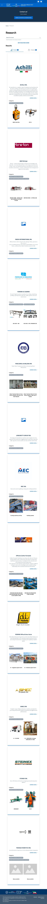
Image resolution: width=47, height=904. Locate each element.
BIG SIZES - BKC (16, 323)
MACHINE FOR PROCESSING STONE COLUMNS (30, 593)
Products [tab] (33, 50)
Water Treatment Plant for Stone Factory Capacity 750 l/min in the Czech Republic (16, 395)
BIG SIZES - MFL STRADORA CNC (30, 323)
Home (7, 26)
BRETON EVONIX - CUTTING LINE (30, 198)
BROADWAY (16, 809)
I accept (42, 898)
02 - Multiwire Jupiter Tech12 (30, 667)
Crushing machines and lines (16, 515)
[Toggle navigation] (2, 5)
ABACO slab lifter (16, 122)
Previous (8, 113)
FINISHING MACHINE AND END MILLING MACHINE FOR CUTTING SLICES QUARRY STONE (16, 594)
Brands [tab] (15, 50)
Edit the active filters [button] (23, 43)
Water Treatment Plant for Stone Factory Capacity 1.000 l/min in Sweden (30, 395)
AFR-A (30, 122)
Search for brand (10, 37)
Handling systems (30, 515)
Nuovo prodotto (16, 879)
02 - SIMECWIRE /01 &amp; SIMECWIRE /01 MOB (30, 739)
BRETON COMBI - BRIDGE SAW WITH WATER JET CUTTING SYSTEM (16, 199)
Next (38, 113)
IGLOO (30, 809)
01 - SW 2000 (16, 738)
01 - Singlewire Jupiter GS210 (16, 667)
